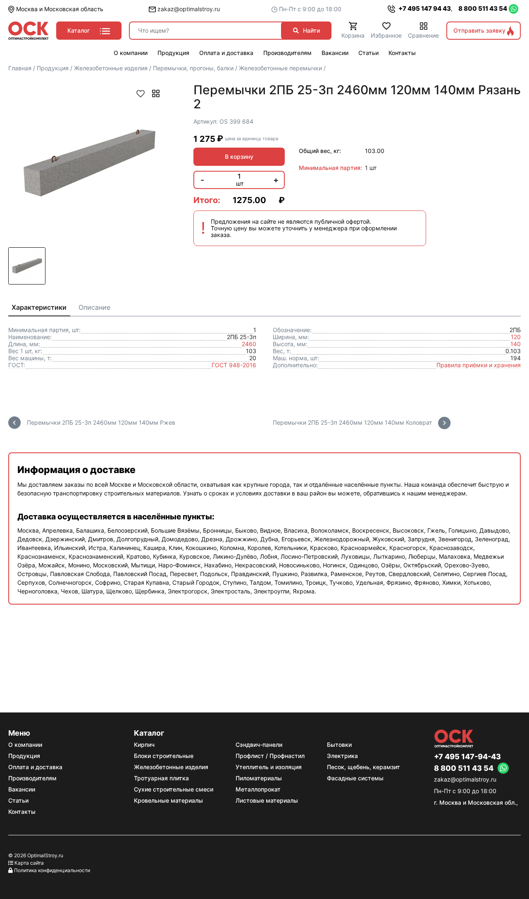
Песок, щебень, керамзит (363, 766)
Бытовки (339, 744)
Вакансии (21, 789)
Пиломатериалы (259, 778)
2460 (249, 343)
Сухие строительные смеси (173, 789)
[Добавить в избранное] (140, 93)
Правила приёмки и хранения (478, 364)
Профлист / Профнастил (270, 755)
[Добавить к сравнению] (155, 93)
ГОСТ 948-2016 (234, 364)
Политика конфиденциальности (52, 870)
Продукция (24, 755)
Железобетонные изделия (171, 766)
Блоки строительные (163, 755)
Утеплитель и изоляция (269, 766)
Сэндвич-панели (259, 744)
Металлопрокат (258, 789)
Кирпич (144, 744)
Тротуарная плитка (161, 778)
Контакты (22, 811)
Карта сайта (29, 863)
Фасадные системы (355, 778)
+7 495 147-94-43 (467, 756)
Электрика (342, 755)
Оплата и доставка (35, 766)
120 (516, 336)
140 (515, 343)
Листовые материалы (267, 800)
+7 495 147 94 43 (424, 8)
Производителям (32, 778)
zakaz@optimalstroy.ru (188, 8)
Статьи (18, 800)
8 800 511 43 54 (482, 8)
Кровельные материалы (168, 800)
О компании (25, 744)
